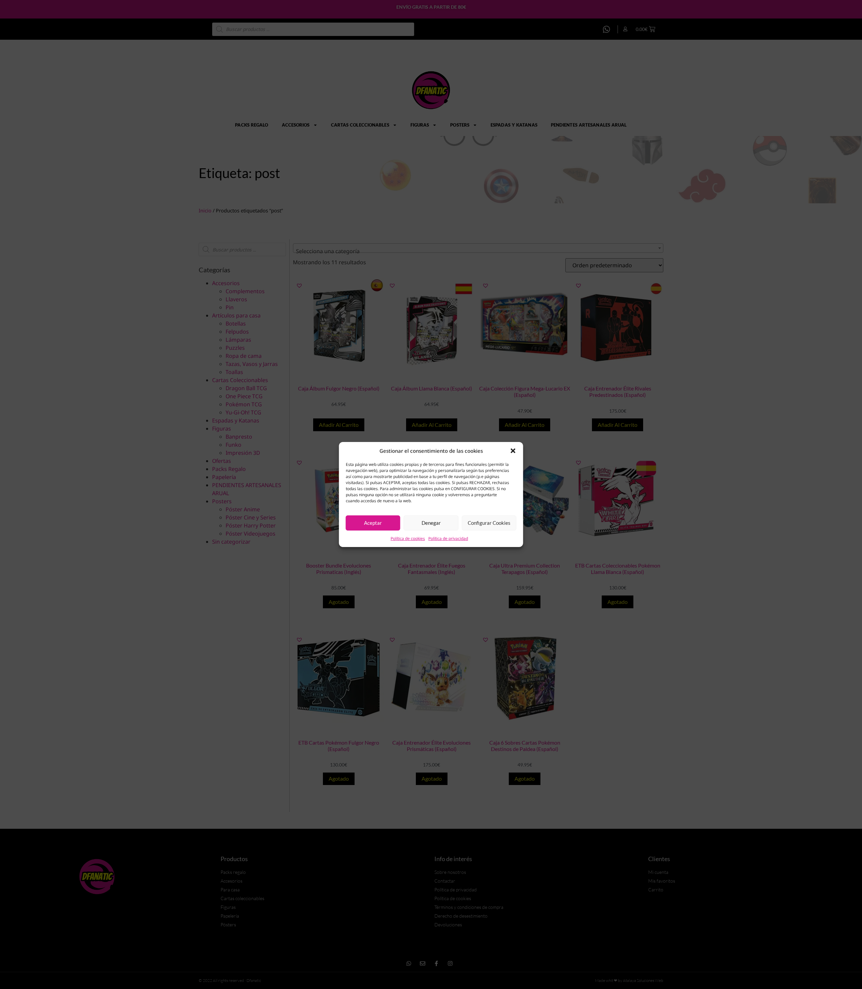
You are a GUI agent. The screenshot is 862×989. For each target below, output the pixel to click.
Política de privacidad (448, 538)
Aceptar (373, 523)
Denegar (431, 523)
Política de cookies (408, 538)
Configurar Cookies (489, 523)
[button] (513, 450)
